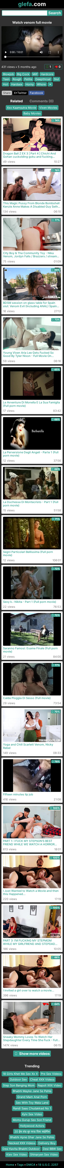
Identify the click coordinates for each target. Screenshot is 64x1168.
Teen (6, 79)
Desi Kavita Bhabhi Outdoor (21, 1149)
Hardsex (16, 84)
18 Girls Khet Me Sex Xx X (20, 1074)
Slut (56, 79)
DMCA (30, 1164)
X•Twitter (20, 93)
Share (7, 93)
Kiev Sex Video (16, 1154)
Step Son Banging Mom (18, 1085)
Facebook (36, 93)
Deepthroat (43, 79)
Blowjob (8, 74)
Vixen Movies (48, 107)
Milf (35, 74)
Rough (17, 79)
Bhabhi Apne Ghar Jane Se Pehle (32, 1137)
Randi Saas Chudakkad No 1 (32, 1108)
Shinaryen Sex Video (44, 1154)
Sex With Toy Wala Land (32, 1102)
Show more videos (34, 1053)
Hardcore (47, 74)
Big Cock (23, 74)
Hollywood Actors (32, 1126)
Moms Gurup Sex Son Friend (32, 1120)
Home (10, 1164)
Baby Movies (32, 113)
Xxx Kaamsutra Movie (21, 107)
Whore (41, 84)
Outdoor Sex (18, 1079)
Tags (20, 1164)
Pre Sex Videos (51, 1074)
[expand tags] (50, 84)
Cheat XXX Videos (42, 1079)
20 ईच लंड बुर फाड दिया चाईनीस (32, 1131)
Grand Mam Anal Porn (32, 1097)
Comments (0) (42, 101)
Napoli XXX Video (49, 1085)
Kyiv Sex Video (32, 1114)
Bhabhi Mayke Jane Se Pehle (32, 1091)
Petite (28, 79)
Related (16, 101)
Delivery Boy (46, 1143)
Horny (30, 84)
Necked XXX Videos (22, 1143)
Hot (5, 84)
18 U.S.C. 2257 (48, 1164)
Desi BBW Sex (52, 1149)
